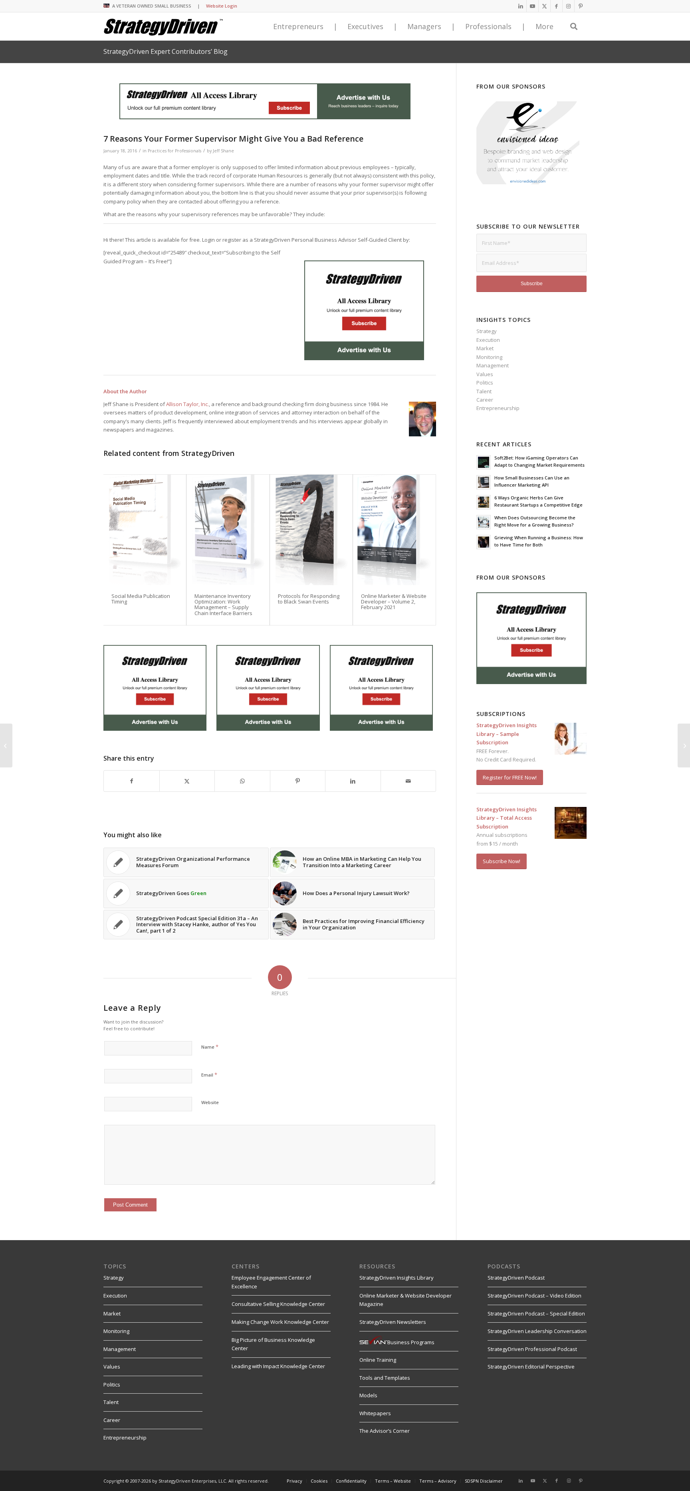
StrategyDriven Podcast (516, 1277)
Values (484, 374)
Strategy (486, 331)
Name (209, 1046)
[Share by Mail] (408, 781)
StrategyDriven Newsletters (392, 1321)
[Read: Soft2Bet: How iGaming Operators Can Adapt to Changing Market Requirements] (483, 462)
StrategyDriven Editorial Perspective (531, 1366)
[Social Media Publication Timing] (144, 530)
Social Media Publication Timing (140, 598)
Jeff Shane (223, 151)
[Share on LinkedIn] (353, 781)
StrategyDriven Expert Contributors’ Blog (165, 51)
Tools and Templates (384, 1377)
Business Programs (410, 1342)
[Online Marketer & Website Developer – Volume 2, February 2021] (394, 530)
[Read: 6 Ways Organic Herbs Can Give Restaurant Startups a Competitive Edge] (483, 502)
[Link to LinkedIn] (520, 6)
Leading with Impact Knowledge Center (278, 1366)
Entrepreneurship (497, 408)
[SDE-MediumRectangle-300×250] (364, 358)
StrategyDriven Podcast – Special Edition (536, 1313)
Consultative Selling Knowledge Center (278, 1304)
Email (209, 1074)
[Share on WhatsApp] (242, 781)
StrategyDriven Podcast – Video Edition (534, 1295)
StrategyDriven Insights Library (396, 1277)
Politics (484, 382)
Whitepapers (375, 1413)
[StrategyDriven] (163, 26)
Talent (484, 391)
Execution (488, 339)
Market (485, 348)
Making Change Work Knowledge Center (280, 1321)
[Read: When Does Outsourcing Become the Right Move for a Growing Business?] (483, 522)
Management (492, 365)
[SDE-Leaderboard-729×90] (264, 117)
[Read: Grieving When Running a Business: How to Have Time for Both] (483, 542)
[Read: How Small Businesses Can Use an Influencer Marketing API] (483, 482)
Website (210, 1102)
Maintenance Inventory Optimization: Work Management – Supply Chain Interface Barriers (223, 604)
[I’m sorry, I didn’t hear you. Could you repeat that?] (6, 745)
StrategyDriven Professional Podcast (532, 1349)
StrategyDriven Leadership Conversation (537, 1331)
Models (368, 1395)
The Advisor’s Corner (384, 1430)
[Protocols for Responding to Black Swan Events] (311, 530)
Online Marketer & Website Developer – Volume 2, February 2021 (393, 601)
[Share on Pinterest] (297, 781)
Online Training (377, 1359)
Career (484, 399)
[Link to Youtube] (532, 6)
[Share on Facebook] (131, 781)
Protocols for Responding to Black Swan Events (308, 598)
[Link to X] (544, 6)
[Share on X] (187, 781)
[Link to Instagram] (568, 6)
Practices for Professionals (174, 151)
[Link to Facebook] (556, 6)
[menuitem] (294, 1481)
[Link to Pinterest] (581, 6)
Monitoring (489, 357)
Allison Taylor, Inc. (187, 404)
